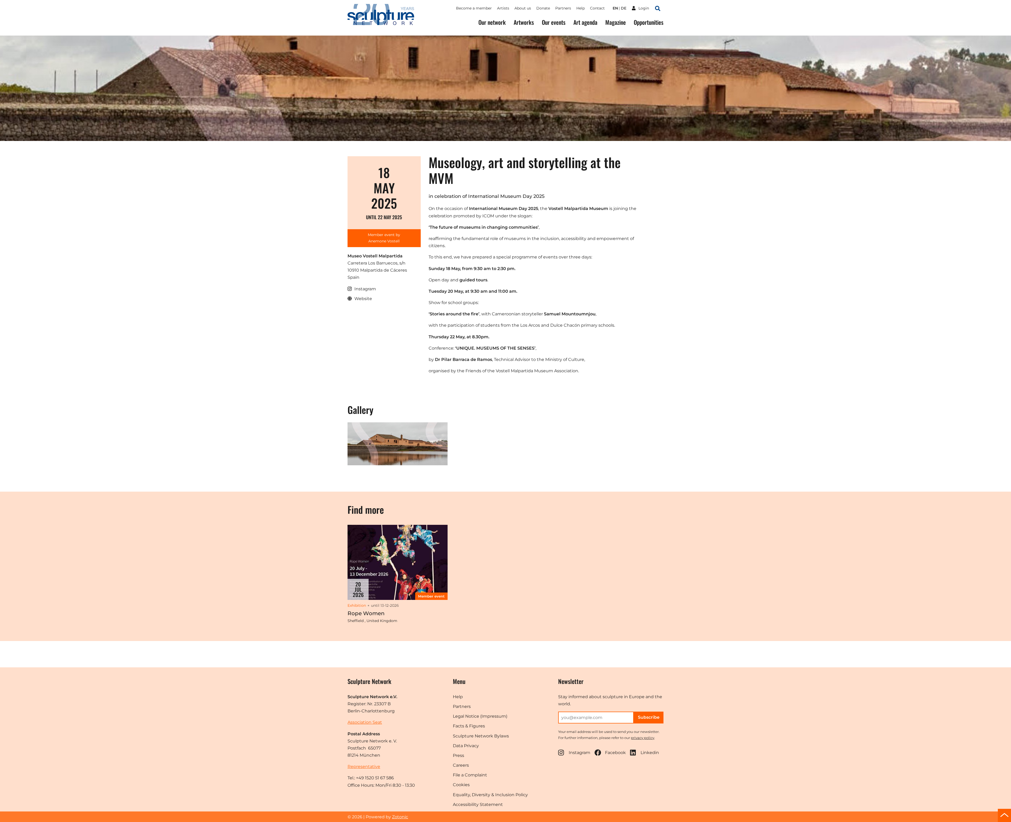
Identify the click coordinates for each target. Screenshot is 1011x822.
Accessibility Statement (478, 804)
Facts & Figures (469, 725)
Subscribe (649, 717)
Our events (554, 22)
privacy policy (642, 738)
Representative (364, 766)
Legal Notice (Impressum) (480, 716)
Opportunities (648, 22)
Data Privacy (466, 745)
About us (522, 8)
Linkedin (650, 752)
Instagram (579, 752)
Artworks (524, 22)
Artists (503, 8)
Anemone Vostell (384, 241)
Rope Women (366, 613)
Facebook (615, 752)
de (623, 8)
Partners (563, 8)
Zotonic (400, 816)
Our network (492, 22)
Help (580, 8)
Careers (461, 765)
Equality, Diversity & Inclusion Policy (490, 794)
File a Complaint (470, 774)
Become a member (474, 8)
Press (458, 755)
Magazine (615, 22)
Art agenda (585, 22)
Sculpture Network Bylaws (481, 735)
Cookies (461, 784)
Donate (543, 8)
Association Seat (365, 722)
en (615, 8)
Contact (597, 8)
